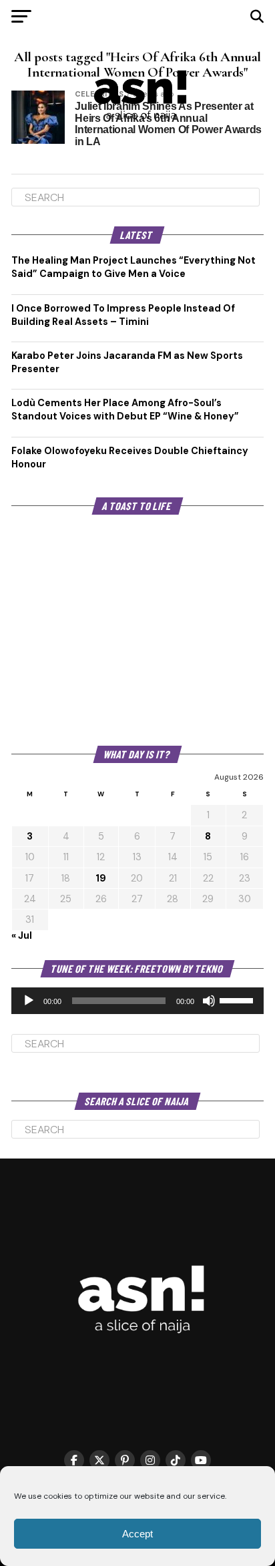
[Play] (28, 1000)
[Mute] (209, 1000)
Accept (137, 1533)
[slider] (238, 999)
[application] (137, 1000)
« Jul (21, 935)
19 (100, 878)
